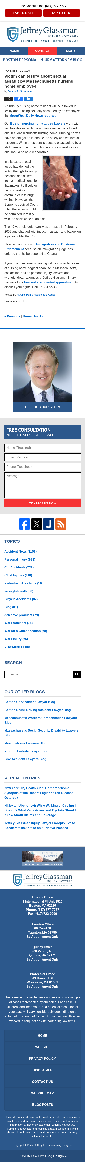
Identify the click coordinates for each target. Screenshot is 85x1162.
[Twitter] (36, 524)
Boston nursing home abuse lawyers (37, 123)
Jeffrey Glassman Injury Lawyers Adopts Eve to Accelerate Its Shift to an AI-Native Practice (39, 825)
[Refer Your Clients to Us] (42, 858)
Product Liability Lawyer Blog (26, 751)
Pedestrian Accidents (24, 583)
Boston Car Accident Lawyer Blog (29, 702)
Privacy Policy (42, 1058)
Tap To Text (61, 13)
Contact (42, 50)
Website (42, 1047)
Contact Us (42, 1081)
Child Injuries (18, 575)
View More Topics (17, 646)
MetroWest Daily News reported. (33, 115)
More (70, 50)
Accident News (20, 551)
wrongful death (18, 591)
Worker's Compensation (25, 631)
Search (77, 674)
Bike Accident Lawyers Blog (25, 759)
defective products (21, 615)
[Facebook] (24, 524)
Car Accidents (19, 567)
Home (14, 50)
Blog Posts (42, 1104)
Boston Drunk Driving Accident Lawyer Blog (37, 710)
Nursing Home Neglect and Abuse (36, 294)
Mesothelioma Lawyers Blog (25, 743)
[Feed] (60, 524)
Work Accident (18, 623)
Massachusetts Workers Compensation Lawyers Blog (40, 720)
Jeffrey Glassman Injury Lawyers (53, 1145)
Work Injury (16, 639)
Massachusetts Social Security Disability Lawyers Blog (41, 733)
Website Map (42, 1093)
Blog (11, 607)
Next (38, 316)
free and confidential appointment (49, 282)
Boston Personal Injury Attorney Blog (42, 34)
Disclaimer (43, 1070)
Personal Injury (19, 559)
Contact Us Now (42, 503)
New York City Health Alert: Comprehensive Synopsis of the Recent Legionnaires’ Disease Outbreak (38, 792)
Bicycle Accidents (21, 599)
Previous (12, 316)
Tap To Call (23, 13)
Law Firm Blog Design (41, 1156)
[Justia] (48, 524)
